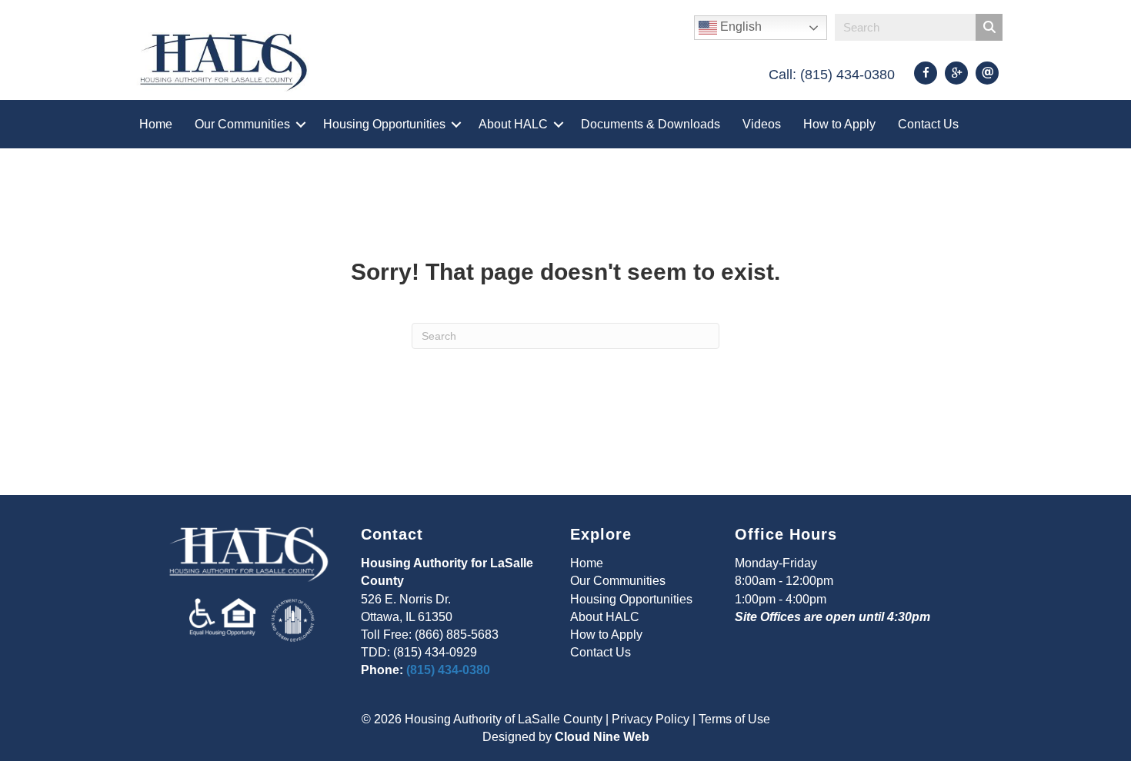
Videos (761, 124)
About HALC (513, 124)
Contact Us (928, 124)
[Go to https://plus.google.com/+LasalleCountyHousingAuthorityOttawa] (956, 73)
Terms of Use (734, 719)
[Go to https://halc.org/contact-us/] (987, 73)
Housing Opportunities (384, 124)
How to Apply (839, 124)
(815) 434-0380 (448, 669)
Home (155, 124)
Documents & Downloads (650, 124)
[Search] (989, 27)
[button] (301, 124)
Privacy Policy (650, 719)
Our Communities (242, 124)
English (739, 26)
